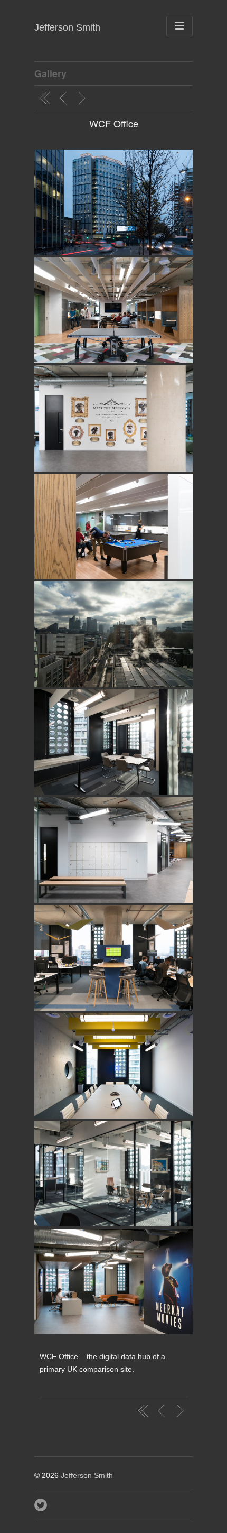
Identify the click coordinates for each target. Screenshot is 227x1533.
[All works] (45, 98)
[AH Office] (83, 98)
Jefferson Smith (67, 27)
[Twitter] (41, 1502)
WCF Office (113, 123)
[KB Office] (64, 98)
